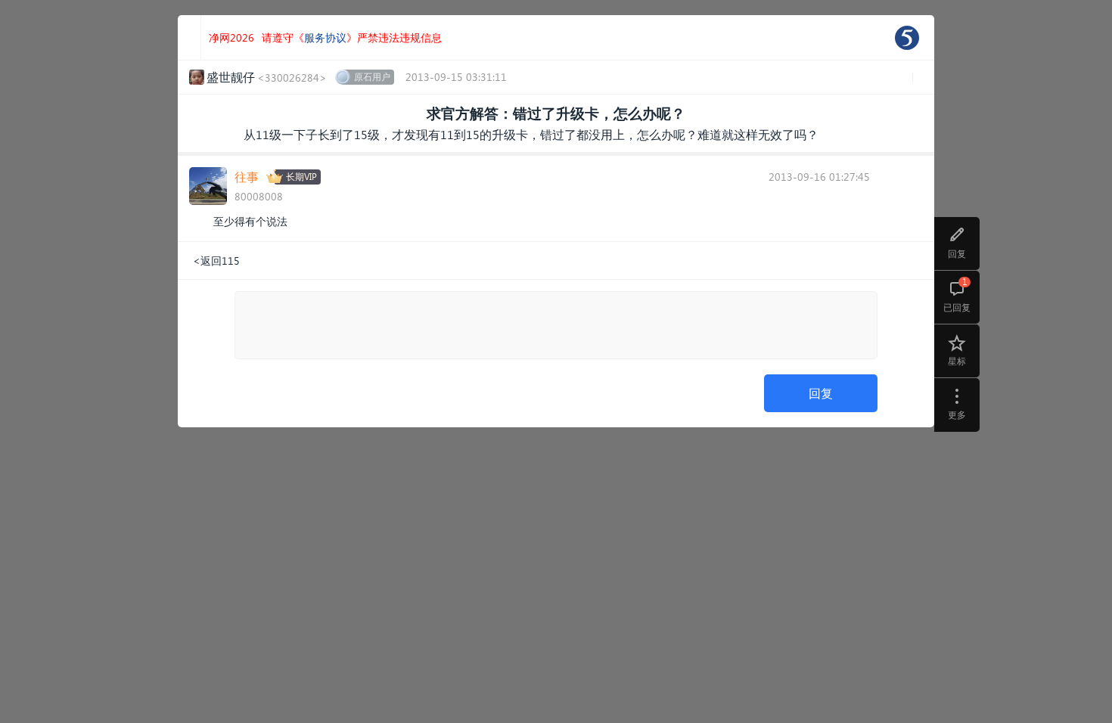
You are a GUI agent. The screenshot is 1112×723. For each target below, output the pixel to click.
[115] (907, 38)
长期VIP (301, 176)
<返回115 (216, 260)
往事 (247, 177)
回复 (821, 393)
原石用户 (372, 76)
